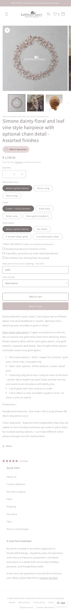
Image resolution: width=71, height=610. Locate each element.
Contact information (45, 607)
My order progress (16, 491)
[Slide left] (3, 103)
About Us (12, 476)
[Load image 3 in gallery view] (54, 103)
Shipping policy (27, 607)
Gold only (44, 208)
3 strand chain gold (17, 236)
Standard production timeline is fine (25, 248)
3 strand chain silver (47, 236)
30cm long (12, 195)
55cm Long (43, 188)
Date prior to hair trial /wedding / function (23, 263)
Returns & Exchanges (18, 529)
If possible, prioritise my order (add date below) (31, 253)
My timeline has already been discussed (27, 257)
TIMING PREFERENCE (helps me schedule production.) (28, 244)
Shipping (18, 162)
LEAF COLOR (8, 277)
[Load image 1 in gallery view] (16, 103)
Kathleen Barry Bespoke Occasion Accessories (33, 598)
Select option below (17, 188)
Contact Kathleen (16, 484)
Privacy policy (39, 602)
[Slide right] (67, 103)
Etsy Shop (12, 514)
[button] (6, 14)
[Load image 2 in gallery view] (35, 103)
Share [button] (9, 445)
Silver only (12, 216)
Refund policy (24, 602)
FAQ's (9, 499)
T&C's (9, 521)
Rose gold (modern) (37, 216)
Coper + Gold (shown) (18, 208)
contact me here (49, 577)
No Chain (42, 229)
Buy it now (35, 306)
